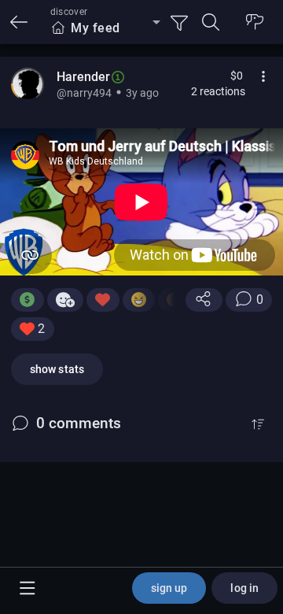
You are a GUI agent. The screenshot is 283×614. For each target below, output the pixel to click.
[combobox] (105, 28)
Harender (83, 76)
